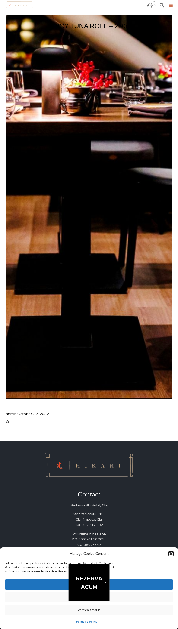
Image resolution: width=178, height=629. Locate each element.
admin (11, 414)
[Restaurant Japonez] (19, 5)
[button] (171, 553)
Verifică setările (89, 610)
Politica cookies (86, 621)
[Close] (105, 582)
